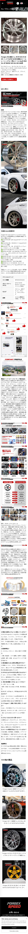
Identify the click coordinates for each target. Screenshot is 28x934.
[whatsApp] (26, 461)
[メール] (26, 464)
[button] (3, 31)
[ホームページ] (10, 3)
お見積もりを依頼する (7, 79)
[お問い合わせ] (26, 468)
